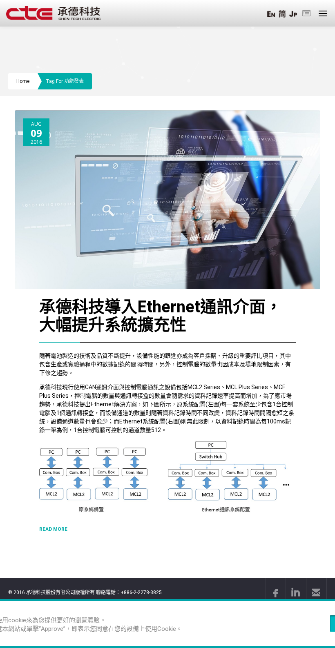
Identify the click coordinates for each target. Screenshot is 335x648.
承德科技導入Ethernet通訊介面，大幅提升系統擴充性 (160, 315)
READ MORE (53, 529)
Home (22, 81)
